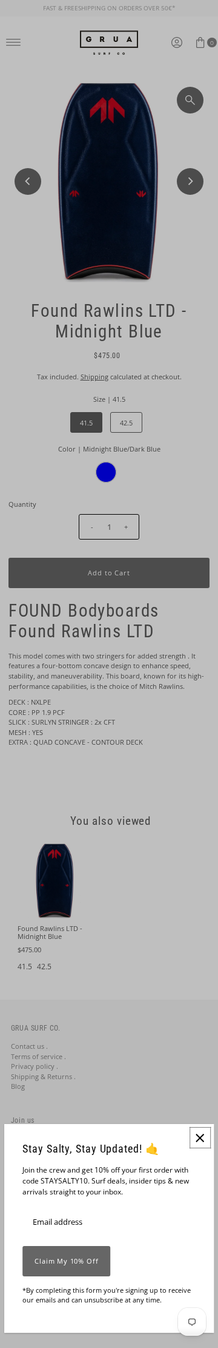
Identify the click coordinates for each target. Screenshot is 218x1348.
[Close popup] (200, 1137)
